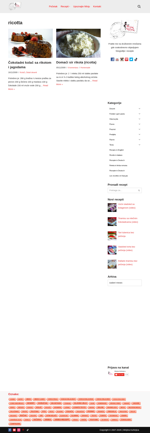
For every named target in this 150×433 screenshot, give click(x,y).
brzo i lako (39, 399)
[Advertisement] (30, 110)
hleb (92, 403)
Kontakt (97, 6)
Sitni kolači (51, 415)
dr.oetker (56, 403)
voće (83, 420)
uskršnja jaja (15, 419)
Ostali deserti (31, 72)
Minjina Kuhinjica (131, 430)
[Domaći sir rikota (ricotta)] (78, 43)
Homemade (85, 67)
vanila (27, 419)
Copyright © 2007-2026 (110, 430)
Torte (103, 415)
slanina (74, 415)
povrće (101, 411)
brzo (28, 399)
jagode (136, 403)
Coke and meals (16, 403)
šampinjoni (15, 424)
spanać (85, 415)
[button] (69, 6)
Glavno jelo (80, 403)
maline (101, 407)
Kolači (22, 72)
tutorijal (114, 415)
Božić (21, 399)
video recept (62, 419)
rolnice (13, 415)
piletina (34, 411)
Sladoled (64, 415)
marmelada (112, 407)
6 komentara (73, 67)
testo (94, 415)
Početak (53, 6)
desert (30, 403)
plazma (60, 411)
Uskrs (124, 415)
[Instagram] (18, 430)
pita (44, 411)
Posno (91, 411)
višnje (75, 419)
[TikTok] (27, 430)
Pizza (51, 411)
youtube (94, 420)
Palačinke (14, 411)
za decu (105, 419)
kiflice (21, 407)
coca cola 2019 (103, 399)
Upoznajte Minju (81, 6)
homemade (102, 403)
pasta (24, 411)
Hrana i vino (115, 403)
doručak (42, 403)
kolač (38, 407)
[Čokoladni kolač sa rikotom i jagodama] (30, 43)
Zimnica (114, 419)
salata (33, 415)
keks (12, 407)
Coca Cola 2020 (119, 399)
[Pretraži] (139, 6)
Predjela (112, 411)
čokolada (126, 420)
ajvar (12, 399)
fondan (67, 403)
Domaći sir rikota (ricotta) (76, 62)
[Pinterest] (23, 430)
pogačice (80, 411)
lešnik (67, 407)
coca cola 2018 (86, 399)
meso (123, 407)
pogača (69, 411)
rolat (133, 411)
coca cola (52, 399)
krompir (57, 407)
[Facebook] (9, 430)
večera (37, 420)
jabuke (126, 403)
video (48, 419)
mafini (91, 407)
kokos (30, 407)
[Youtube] (14, 430)
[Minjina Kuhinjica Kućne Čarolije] (15, 6)
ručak (23, 415)
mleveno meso (134, 407)
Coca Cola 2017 (68, 399)
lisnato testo (79, 407)
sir (41, 415)
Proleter (123, 411)
